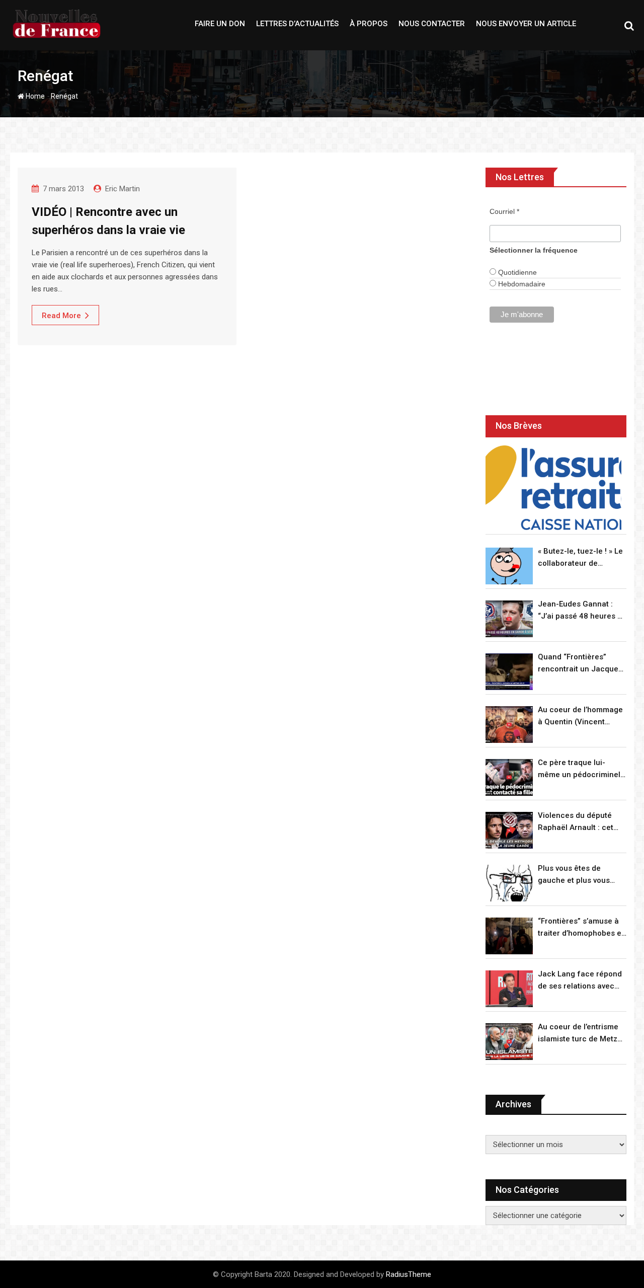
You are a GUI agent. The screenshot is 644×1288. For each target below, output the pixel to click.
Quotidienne (516, 272)
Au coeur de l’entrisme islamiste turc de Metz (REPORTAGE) (578, 1033)
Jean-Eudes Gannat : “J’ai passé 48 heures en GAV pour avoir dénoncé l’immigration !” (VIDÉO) (582, 610)
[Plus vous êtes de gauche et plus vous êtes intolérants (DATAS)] (509, 883)
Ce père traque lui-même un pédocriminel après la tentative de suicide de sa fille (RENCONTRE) (579, 769)
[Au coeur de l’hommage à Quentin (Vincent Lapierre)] (509, 724)
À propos (368, 23)
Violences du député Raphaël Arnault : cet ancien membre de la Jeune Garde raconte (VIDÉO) (576, 822)
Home (34, 96)
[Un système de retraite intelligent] (553, 488)
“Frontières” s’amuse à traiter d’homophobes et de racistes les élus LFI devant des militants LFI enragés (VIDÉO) (581, 928)
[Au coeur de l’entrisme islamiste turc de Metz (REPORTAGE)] (509, 1041)
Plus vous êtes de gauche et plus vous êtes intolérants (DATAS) (581, 875)
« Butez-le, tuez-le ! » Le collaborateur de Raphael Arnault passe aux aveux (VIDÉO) (580, 558)
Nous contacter (431, 23)
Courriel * (504, 211)
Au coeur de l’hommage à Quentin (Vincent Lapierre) (580, 716)
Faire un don (220, 23)
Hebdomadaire (520, 284)
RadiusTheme (408, 1274)
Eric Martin (122, 188)
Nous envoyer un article (526, 23)
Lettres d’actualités (297, 23)
